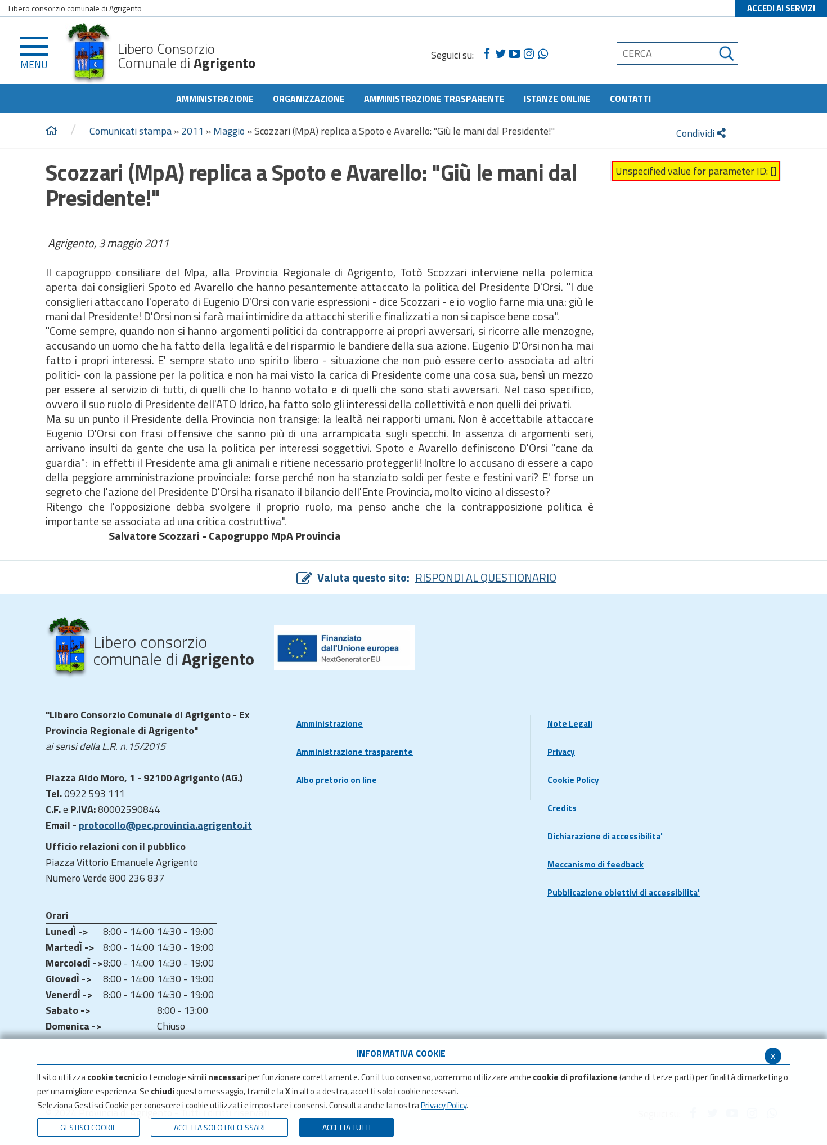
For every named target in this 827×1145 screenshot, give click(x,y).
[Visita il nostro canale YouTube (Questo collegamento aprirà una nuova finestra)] (514, 54)
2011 (192, 130)
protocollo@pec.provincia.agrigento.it (165, 825)
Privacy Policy (443, 1105)
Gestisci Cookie (88, 1127)
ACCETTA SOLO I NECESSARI (219, 1127)
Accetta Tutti (346, 1127)
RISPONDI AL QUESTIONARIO (485, 577)
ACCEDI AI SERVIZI (781, 8)
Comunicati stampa (130, 130)
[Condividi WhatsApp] (543, 54)
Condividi (696, 133)
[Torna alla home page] (51, 131)
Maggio (229, 130)
